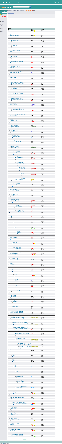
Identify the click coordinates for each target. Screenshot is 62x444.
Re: (11, 215)
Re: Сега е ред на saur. (20, 380)
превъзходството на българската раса (14, 78)
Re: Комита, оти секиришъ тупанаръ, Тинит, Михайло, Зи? (18, 318)
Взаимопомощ (2, 20)
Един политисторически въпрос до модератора (15, 92)
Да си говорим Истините (19, 158)
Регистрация (14, 10)
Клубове (8, 10)
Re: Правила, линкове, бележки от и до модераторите (16, 61)
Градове (2, 28)
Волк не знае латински (19, 387)
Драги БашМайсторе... (17, 140)
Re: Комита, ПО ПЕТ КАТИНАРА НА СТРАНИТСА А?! (24, 343)
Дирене (11, 10)
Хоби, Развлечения (3, 30)
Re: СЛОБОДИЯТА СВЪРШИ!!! (13, 120)
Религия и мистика (3, 29)
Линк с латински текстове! (14, 94)
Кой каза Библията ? (14, 46)
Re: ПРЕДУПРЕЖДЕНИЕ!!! (13, 407)
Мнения (2, 24)
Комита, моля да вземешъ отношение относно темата (22, 339)
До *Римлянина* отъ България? (21, 338)
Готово (11, 62)
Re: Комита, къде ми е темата (13, 88)
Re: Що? (12, 350)
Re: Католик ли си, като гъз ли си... (14, 418)
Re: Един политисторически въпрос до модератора (16, 93)
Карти (10, 34)
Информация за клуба (11, 13)
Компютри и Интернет (3, 22)
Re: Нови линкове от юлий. (13, 236)
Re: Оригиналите (15, 45)
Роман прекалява (12, 424)
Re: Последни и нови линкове (14, 39)
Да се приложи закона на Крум (14, 258)
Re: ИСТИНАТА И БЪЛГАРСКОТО (15, 190)
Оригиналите (13, 44)
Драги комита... (15, 137)
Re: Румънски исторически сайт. (13, 115)
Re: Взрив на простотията (16, 306)
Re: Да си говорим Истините (19, 162)
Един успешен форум (12, 67)
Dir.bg (3, 443)
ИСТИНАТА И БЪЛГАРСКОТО (13, 189)
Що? (10, 349)
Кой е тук (18, 10)
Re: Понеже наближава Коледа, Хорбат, (15, 66)
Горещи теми (2, 21)
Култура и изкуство (3, 23)
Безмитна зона (11, 51)
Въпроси (21, 10)
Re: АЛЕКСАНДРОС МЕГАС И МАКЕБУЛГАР (15, 429)
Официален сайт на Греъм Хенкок (14, 253)
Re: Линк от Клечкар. (12, 73)
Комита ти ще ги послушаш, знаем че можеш (16, 105)
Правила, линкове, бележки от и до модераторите (15, 30)
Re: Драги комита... (16, 142)
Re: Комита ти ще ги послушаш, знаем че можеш (18, 108)
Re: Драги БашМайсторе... (18, 141)
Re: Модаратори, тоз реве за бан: (14, 259)
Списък (23, 10)
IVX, (12, 41)
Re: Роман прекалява (12, 425)
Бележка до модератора (13, 103)
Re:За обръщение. (19, 231)
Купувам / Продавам (28, 10)
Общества (2, 31)
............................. (11, 119)
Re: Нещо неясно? (12, 263)
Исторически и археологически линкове (14, 35)
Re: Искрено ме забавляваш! (19, 376)
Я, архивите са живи (3, 32)
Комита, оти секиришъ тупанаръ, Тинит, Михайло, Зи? (17, 317)
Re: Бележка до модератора (13, 104)
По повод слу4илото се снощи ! (13, 60)
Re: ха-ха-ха (21, 169)
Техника (2, 27)
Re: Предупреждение (13, 55)
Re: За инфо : (13, 269)
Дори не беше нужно (24, 174)
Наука (1, 25)
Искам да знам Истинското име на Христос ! (15, 72)
